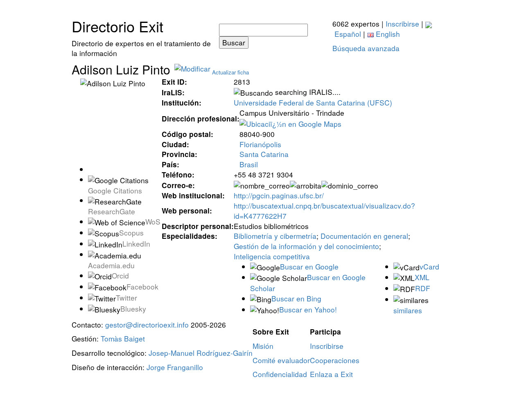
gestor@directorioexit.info (147, 324)
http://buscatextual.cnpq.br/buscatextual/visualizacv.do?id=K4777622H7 (324, 210)
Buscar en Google (309, 266)
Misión (263, 346)
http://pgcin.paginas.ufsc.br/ (279, 195)
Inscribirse (402, 23)
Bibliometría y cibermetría (275, 236)
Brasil (248, 164)
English (387, 34)
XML (422, 277)
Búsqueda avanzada (366, 48)
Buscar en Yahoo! (308, 309)
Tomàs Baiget (123, 338)
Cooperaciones (334, 360)
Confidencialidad (280, 374)
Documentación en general (364, 236)
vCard (429, 266)
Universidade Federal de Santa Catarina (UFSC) (313, 102)
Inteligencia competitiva (272, 256)
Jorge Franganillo (175, 367)
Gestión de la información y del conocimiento (306, 246)
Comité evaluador (281, 360)
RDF (422, 288)
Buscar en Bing (296, 298)
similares (407, 310)
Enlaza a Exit (331, 374)
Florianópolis (260, 144)
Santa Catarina (264, 154)
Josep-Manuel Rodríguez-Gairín (201, 353)
